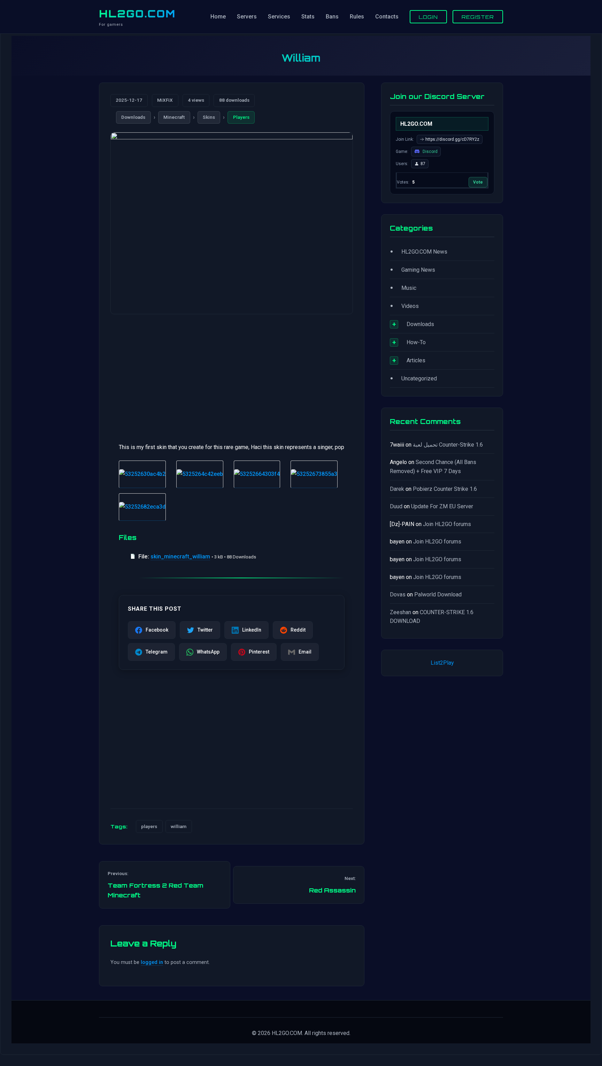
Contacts (387, 16)
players (149, 826)
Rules (357, 16)
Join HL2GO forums (447, 524)
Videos (410, 306)
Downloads (133, 117)
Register (478, 17)
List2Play (442, 662)
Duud (396, 506)
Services (279, 16)
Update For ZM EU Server (442, 506)
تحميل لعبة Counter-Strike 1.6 (448, 444)
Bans (332, 16)
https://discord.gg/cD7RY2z (452, 139)
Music (408, 288)
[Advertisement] (231, 374)
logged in (152, 962)
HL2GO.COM (137, 13)
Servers (247, 16)
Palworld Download (438, 594)
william (178, 826)
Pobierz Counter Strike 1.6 (445, 489)
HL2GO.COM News (424, 251)
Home (218, 16)
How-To (416, 342)
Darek (397, 489)
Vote (478, 182)
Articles (416, 360)
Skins (209, 117)
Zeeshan (400, 612)
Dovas (398, 594)
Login (428, 17)
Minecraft (174, 117)
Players (241, 117)
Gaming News (418, 269)
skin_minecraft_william (180, 556)
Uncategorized (419, 378)
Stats (308, 16)
